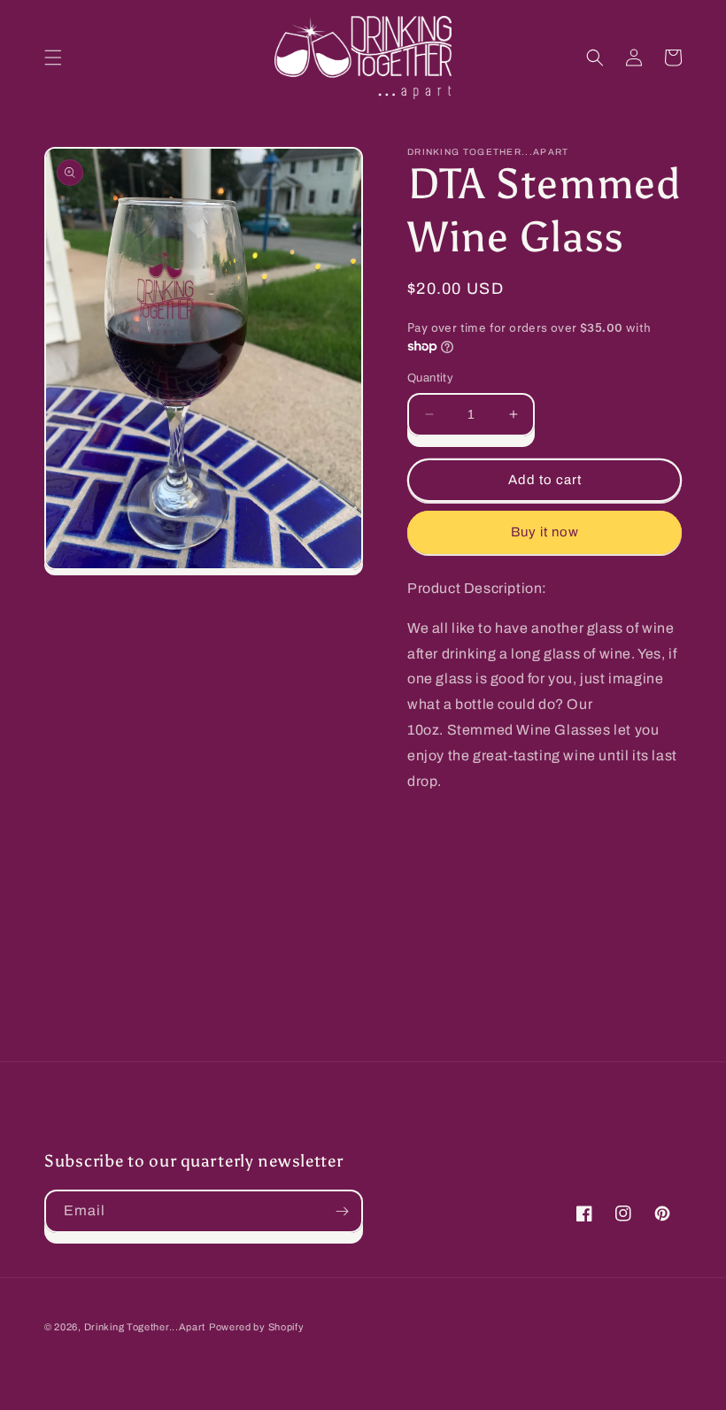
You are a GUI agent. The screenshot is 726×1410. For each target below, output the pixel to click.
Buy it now (545, 532)
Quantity (430, 378)
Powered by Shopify (257, 1326)
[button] (53, 57)
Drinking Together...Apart (145, 1326)
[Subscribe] (341, 1211)
